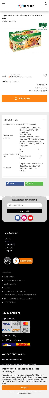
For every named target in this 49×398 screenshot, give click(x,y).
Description (10, 119)
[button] (15, 184)
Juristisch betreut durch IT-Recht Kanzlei (18, 298)
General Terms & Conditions (14, 280)
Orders (8, 238)
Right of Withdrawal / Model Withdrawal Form (20, 295)
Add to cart (24, 98)
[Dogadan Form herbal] (25, 39)
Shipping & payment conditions (15, 291)
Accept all (24, 388)
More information (24, 393)
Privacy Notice (9, 277)
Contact (7, 287)
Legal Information (10, 284)
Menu (3, 3)
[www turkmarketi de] (24, 5)
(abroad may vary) (26, 77)
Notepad (8, 247)
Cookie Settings (9, 302)
